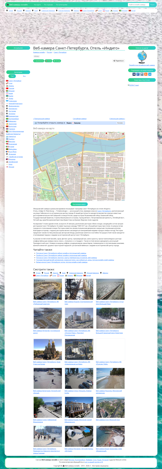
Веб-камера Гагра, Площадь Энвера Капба (78, 392)
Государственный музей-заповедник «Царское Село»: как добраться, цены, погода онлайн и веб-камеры (75, 260)
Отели (11, 11)
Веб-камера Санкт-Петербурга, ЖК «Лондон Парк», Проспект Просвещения (77, 333)
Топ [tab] (12, 76)
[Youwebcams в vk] (134, 74)
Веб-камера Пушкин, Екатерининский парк (79, 303)
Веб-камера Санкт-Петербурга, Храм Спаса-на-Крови (46, 363)
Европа (28, 11)
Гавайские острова (16, 157)
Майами (89, 460)
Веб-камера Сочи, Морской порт (108, 420)
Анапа (11, 96)
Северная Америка (48, 11)
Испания (105, 460)
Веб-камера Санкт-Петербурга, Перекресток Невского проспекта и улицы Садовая (46, 451)
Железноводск (14, 106)
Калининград (13, 116)
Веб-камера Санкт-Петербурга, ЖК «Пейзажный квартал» (46, 303)
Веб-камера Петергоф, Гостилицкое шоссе (46, 332)
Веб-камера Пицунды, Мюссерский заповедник (109, 392)
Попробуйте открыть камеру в (51, 122)
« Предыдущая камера (41, 119)
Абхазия (125, 11)
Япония (11, 167)
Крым (107, 11)
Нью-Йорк (12, 152)
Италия (11, 147)
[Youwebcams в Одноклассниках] (145, 74)
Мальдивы (13, 149)
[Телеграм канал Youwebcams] (149, 74)
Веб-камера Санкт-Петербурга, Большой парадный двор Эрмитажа (109, 332)
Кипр (10, 164)
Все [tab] (24, 76)
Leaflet (123, 200)
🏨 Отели (48, 61)
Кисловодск (13, 109)
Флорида (12, 159)
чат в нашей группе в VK (94, 462)
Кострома (12, 111)
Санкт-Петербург (88, 11)
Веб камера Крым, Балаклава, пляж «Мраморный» (109, 450)
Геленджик (13, 101)
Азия (36, 11)
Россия (19, 11)
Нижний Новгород (15, 104)
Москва (71, 460)
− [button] (35, 137)
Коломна (12, 114)
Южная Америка (64, 11)
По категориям (61, 5)
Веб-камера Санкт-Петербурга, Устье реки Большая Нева (110, 303)
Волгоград (12, 126)
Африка (76, 11)
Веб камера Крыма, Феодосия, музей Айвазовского (78, 421)
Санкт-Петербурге (104, 211)
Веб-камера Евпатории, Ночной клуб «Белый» (47, 392)
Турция (11, 88)
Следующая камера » (117, 119)
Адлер (11, 98)
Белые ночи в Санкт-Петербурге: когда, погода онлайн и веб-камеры (61, 262)
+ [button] (35, 134)
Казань (115, 11)
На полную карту (79, 204)
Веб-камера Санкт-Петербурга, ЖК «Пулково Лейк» (109, 363)
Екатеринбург (14, 119)
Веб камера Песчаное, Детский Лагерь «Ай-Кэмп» (79, 450)
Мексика (12, 142)
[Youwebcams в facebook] (138, 74)
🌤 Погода (57, 61)
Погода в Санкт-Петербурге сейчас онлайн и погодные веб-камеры (61, 253)
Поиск (152, 5)
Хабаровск (12, 121)
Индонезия (13, 144)
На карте (37, 5)
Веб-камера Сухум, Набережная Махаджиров (44, 421)
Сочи (100, 11)
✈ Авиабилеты (38, 61)
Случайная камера (79, 119)
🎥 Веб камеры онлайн (17, 4)
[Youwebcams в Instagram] (141, 74)
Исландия (12, 154)
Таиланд (12, 129)
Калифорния (13, 162)
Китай (133, 11)
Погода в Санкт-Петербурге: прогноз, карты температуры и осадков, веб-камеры (66, 258)
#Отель (36, 56)
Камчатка (12, 136)
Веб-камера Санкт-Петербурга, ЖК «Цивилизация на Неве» (77, 363)
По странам (48, 5)
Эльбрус (12, 139)
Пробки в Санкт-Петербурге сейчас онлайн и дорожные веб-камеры (61, 255)
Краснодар (13, 124)
